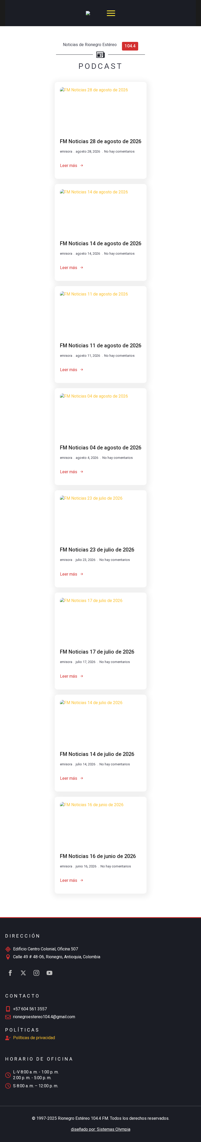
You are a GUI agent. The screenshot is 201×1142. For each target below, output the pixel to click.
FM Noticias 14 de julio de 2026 (97, 754)
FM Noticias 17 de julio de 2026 (97, 651)
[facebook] (10, 973)
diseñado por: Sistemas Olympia (100, 1129)
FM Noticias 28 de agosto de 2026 (100, 141)
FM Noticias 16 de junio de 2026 (98, 856)
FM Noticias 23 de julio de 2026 (97, 549)
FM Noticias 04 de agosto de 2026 (100, 447)
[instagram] (36, 973)
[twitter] (23, 973)
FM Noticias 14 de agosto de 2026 (100, 243)
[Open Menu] (111, 13)
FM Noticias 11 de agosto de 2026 (100, 345)
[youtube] (49, 973)
